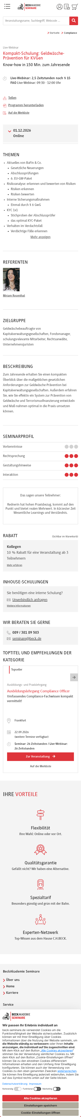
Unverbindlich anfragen (29, 600)
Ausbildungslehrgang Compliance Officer (38, 691)
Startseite (54, 33)
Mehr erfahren (14, 565)
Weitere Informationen (19, 606)
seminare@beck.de (26, 639)
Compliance (70, 33)
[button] (74, 677)
